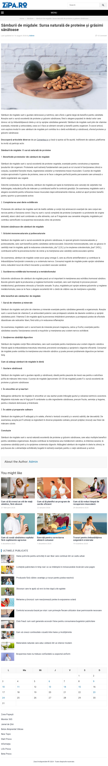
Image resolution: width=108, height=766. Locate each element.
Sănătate (30, 19)
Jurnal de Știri (7, 724)
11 (18, 687)
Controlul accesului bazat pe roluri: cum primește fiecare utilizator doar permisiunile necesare (59, 610)
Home (22, 19)
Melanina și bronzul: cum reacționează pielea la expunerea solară (46, 599)
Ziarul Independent (40, 762)
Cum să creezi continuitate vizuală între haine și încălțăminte (44, 632)
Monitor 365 (6, 719)
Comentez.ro (42, 139)
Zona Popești (7, 714)
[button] (54, 13)
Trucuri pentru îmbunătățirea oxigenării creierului (87, 538)
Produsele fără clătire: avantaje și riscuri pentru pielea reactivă (45, 578)
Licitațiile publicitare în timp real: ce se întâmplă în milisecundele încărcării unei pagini (55, 567)
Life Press (6, 749)
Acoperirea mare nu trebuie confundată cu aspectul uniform (43, 654)
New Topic (6, 734)
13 (50, 687)
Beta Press (6, 754)
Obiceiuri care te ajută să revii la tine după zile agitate (40, 588)
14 (65, 687)
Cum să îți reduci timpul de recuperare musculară (86, 502)
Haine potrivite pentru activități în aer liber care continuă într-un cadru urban (50, 556)
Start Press (6, 739)
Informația (5, 744)
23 (94, 692)
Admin (31, 36)
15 (79, 687)
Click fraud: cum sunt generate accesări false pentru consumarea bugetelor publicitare (55, 621)
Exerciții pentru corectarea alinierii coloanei (50, 538)
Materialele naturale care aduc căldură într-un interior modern (44, 643)
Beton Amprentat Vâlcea (12, 729)
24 (3, 698)
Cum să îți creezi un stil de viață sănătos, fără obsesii (16, 502)
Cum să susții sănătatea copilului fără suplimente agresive (17, 538)
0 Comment (102, 36)
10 (3, 687)
